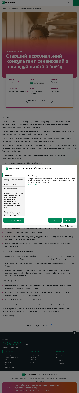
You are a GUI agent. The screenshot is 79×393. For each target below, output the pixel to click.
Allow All (69, 220)
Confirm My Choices (14, 220)
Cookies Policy (32, 184)
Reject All (55, 220)
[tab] (13, 175)
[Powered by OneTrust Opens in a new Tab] (68, 226)
